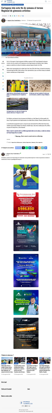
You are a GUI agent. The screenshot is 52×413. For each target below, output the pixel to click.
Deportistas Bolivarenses (17, 142)
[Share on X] (10, 16)
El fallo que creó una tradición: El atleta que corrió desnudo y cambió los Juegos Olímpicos (39, 94)
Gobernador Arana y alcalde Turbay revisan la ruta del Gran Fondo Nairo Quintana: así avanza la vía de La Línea (7, 369)
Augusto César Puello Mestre (14, 20)
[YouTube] (26, 406)
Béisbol (16, 363)
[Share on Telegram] (17, 16)
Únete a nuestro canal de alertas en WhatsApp (31, 136)
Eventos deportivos (6, 4)
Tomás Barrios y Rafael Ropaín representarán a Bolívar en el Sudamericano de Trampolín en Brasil (17, 95)
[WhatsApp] (29, 406)
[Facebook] (22, 406)
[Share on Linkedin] (15, 16)
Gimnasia (13, 4)
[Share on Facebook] (8, 16)
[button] (2, 1)
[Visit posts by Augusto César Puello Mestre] (3, 20)
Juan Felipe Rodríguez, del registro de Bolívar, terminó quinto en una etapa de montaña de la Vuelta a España (44, 369)
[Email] (19, 16)
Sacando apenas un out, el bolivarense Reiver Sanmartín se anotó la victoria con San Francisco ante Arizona (19, 369)
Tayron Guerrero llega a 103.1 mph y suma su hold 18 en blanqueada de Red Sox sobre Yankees (32, 369)
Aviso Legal (4, 382)
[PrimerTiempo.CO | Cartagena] (9, 1)
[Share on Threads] (36, 147)
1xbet (28, 389)
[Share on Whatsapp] (12, 16)
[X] (48, 154)
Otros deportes (20, 4)
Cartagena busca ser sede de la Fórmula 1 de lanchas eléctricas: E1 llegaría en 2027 (17, 112)
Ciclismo (3, 363)
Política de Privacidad (6, 389)
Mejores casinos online (6, 396)
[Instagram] (50, 154)
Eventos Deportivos (27, 142)
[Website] (46, 154)
